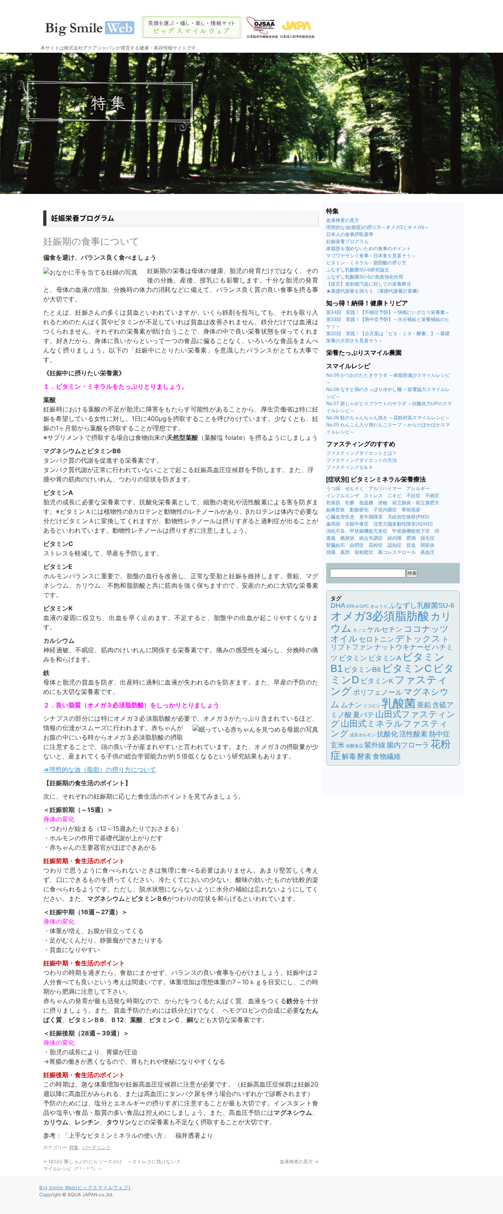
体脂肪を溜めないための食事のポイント (368, 248)
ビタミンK (376, 681)
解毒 (349, 756)
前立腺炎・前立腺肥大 (415, 503)
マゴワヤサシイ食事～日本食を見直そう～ (371, 255)
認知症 (394, 545)
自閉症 (357, 545)
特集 (74, 1147)
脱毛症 (427, 538)
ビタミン (353, 658)
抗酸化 (387, 734)
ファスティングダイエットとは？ (361, 453)
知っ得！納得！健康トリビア (367, 303)
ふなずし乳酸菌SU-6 (421, 605)
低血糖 (366, 503)
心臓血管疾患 (340, 517)
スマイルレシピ (348, 366)
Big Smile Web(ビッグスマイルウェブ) (84, 1187)
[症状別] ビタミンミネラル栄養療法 (376, 479)
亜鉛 (424, 705)
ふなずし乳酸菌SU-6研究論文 (357, 270)
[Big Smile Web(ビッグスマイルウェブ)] (251, 27)
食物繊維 (387, 756)
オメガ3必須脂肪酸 (379, 615)
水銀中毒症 (357, 524)
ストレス (373, 495)
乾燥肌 (333, 503)
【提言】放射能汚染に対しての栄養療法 (368, 284)
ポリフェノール (377, 692)
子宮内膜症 (385, 510)
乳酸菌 (399, 703)
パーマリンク (96, 1147)
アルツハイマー (385, 488)
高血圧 (427, 552)
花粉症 (376, 545)
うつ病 (333, 488)
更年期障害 (371, 517)
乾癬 (349, 503)
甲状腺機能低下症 (411, 531)
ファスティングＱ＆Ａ (349, 467)
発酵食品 (354, 746)
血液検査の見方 (299, 1161)
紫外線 (375, 745)
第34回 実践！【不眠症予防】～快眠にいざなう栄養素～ (388, 312)
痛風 (331, 538)
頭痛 (331, 552)
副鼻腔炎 (335, 510)
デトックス (418, 639)
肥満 (411, 538)
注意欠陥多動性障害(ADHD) (403, 524)
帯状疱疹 (411, 510)
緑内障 (394, 538)
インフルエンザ (342, 495)
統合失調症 (371, 538)
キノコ (359, 630)
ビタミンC (407, 668)
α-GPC (362, 606)
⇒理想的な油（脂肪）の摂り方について (99, 769)
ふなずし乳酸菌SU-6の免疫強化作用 (364, 277)
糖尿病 (347, 538)
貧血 (411, 545)
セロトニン (376, 639)
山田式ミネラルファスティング (389, 728)
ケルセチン (384, 629)
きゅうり (378, 606)
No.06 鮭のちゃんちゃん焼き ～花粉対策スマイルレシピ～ (388, 418)
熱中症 (439, 734)
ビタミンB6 (362, 669)
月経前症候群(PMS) (408, 517)
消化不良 (335, 531)
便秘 (382, 503)
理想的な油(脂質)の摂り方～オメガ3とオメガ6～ (377, 227)
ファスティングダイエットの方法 (361, 460)
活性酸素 (413, 734)
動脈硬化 (359, 510)
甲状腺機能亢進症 (368, 531)
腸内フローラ (408, 745)
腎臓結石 (335, 545)
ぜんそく (354, 488)
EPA (350, 606)
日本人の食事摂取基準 (349, 234)
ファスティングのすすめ (360, 444)
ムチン (351, 705)
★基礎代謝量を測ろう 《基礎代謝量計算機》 (374, 291)
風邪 (345, 552)
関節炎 (427, 545)
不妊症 (413, 495)
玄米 (337, 745)
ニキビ (394, 495)
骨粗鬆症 (363, 552)
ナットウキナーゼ (402, 647)
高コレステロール (397, 552)
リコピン (371, 705)
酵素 (364, 756)
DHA (337, 605)
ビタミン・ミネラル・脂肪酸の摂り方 (366, 263)
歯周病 (333, 524)
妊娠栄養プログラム (347, 241)
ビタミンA (384, 658)
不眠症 (432, 495)
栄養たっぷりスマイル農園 (364, 352)
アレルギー (418, 488)
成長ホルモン (363, 734)
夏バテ (363, 715)
